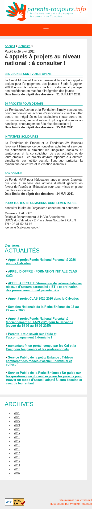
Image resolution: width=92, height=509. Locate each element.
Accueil (10, 46)
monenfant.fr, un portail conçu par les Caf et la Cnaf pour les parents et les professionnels (41, 347)
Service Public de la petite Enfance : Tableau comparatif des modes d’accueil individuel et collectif (39, 361)
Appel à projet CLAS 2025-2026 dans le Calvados (43, 298)
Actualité (24, 46)
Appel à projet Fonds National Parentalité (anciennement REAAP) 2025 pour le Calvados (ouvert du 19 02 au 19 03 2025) (39, 322)
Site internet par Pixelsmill (75, 500)
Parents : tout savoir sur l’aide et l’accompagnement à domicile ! (31, 335)
